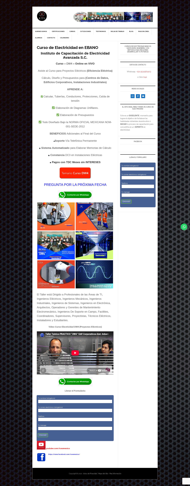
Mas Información (115, 473)
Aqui (145, 77)
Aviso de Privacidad (90, 473)
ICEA (51, 16)
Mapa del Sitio (103, 473)
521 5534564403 (144, 72)
